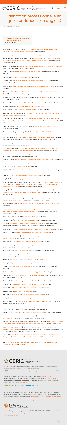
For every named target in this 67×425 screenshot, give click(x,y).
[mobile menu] (64, 8)
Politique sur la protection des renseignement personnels (20, 413)
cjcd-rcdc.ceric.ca (25, 383)
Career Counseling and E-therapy (23, 263)
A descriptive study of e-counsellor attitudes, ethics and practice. (36, 137)
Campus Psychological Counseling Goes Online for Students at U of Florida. (34, 229)
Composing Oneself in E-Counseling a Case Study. (27, 288)
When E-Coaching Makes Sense (23, 291)
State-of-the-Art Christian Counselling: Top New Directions (28, 294)
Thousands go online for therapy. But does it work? (27, 241)
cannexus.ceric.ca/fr (46, 376)
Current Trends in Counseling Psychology (29, 55)
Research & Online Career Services (22, 266)
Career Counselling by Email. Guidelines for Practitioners (29, 80)
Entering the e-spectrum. (22, 250)
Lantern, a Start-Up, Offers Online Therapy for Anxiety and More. (31, 103)
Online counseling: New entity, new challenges (27, 72)
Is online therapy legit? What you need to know (25, 179)
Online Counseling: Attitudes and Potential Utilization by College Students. (33, 86)
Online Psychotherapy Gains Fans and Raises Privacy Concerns (30, 284)
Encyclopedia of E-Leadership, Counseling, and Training (30, 312)
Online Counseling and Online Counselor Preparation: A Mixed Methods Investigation (37, 143)
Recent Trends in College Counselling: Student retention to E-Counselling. (39, 203)
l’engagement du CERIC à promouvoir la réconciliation (45, 396)
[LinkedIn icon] (63, 2)
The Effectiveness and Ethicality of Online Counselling (29, 275)
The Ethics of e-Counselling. (31, 217)
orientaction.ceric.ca (53, 378)
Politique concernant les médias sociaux (48, 413)
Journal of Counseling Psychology (21, 298)
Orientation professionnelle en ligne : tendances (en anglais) (17, 39)
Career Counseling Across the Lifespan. (46, 126)
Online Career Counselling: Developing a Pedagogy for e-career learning (34, 163)
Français (58, 8)
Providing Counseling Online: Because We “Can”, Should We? (32, 232)
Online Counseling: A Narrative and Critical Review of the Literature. (41, 245)
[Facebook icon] (58, 2)
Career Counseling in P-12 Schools (28, 110)
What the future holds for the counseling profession (29, 272)
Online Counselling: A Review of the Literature (25, 281)
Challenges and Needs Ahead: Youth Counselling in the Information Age (32, 170)
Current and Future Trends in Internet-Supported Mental (36, 66)
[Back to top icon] (58, 421)
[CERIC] (24, 8)
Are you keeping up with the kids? (36, 154)
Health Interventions (57, 66)
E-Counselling (43, 97)
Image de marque (12, 415)
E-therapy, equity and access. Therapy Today (27, 175)
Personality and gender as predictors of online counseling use (36, 301)
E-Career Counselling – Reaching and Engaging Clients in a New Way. (34, 159)
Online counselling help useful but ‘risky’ (26, 106)
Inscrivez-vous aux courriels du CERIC (13, 2)
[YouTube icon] (61, 2)
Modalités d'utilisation (55, 411)
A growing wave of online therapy (23, 220)
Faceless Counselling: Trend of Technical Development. (28, 223)
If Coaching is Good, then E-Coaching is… (33, 259)
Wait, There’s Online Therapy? (22, 166)
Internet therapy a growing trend (22, 77)
